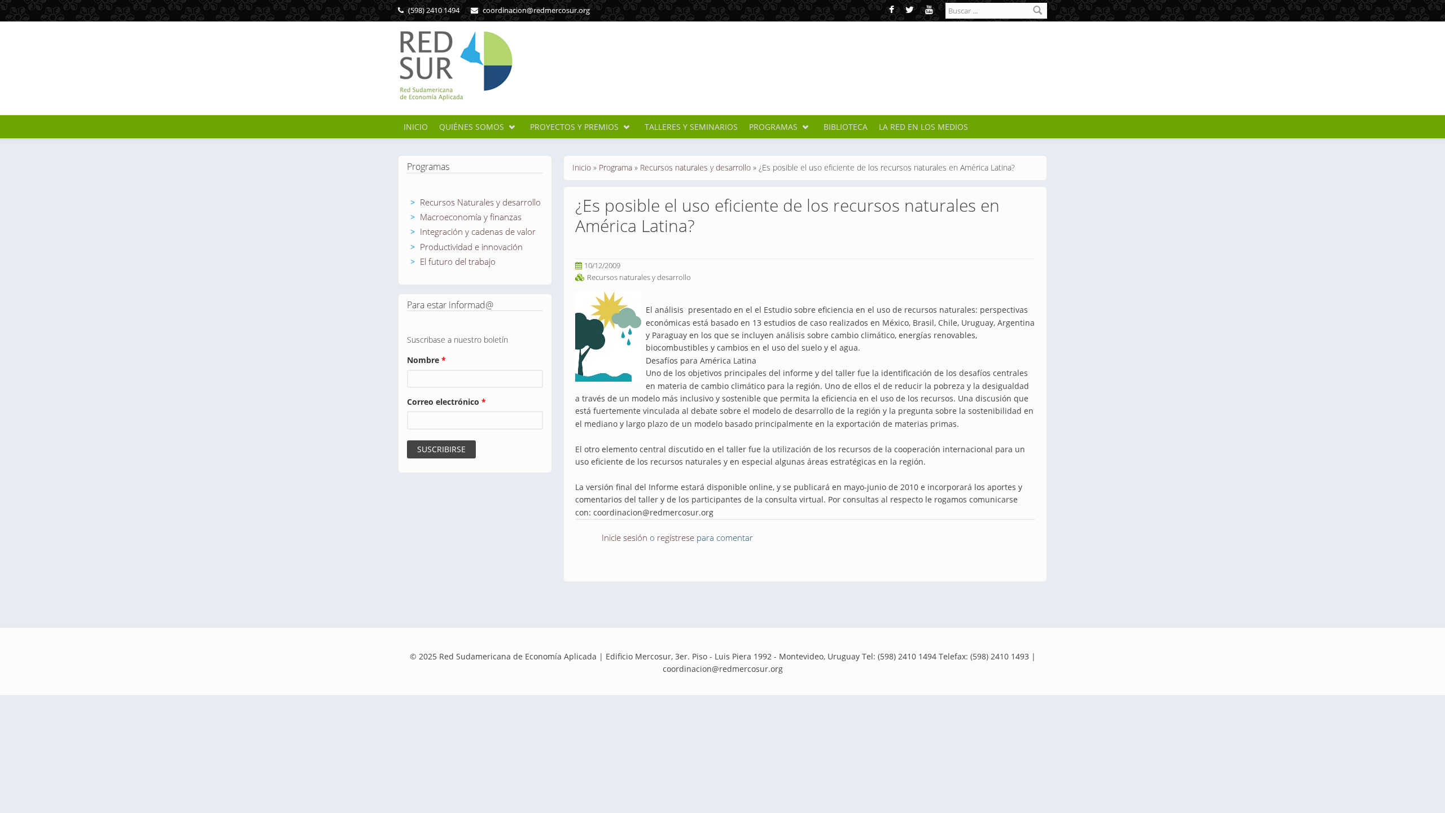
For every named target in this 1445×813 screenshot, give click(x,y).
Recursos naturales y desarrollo (695, 167)
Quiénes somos (471, 126)
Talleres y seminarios (691, 126)
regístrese (675, 537)
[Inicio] (455, 65)
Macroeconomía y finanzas (471, 216)
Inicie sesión (624, 537)
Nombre (426, 360)
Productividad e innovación (471, 246)
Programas (773, 126)
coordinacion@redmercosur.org (535, 10)
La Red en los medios (923, 126)
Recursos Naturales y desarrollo (480, 202)
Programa (615, 167)
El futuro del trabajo (458, 261)
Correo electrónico (446, 401)
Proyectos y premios (574, 126)
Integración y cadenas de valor (478, 231)
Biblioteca (846, 126)
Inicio (416, 126)
